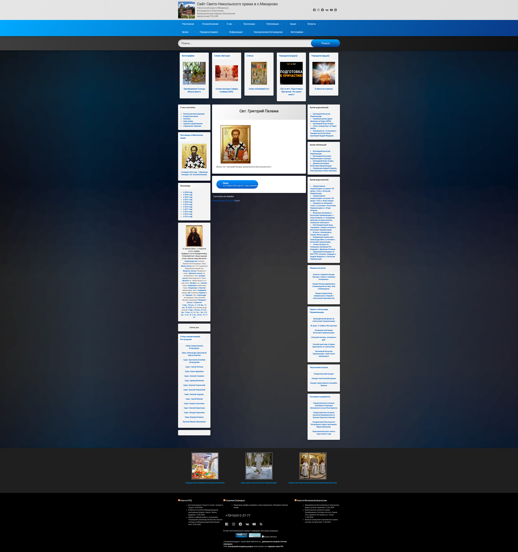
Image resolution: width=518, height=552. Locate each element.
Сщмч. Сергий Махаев (194, 399)
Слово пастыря (222, 55)
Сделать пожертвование (192, 124)
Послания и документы (320, 397)
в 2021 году (187, 199)
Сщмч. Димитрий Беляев (194, 381)
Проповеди (249, 24)
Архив (185, 32)
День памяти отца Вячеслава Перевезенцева (259, 483)
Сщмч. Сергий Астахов (194, 367)
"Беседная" (202, 300)
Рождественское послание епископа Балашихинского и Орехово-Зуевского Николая (324, 415)
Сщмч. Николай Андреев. (194, 394)
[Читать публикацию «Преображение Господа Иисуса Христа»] (194, 73)
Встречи (312, 24)
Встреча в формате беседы (323, 277)
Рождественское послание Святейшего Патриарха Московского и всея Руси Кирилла (323, 405)
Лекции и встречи (318, 268)
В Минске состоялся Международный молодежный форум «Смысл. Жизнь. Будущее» (203, 512)
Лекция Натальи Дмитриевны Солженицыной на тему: (323, 286)
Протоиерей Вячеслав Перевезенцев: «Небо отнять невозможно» (324, 353)
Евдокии (202, 293)
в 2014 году (187, 216)
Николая (202, 288)
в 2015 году (187, 214)
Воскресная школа (190, 116)
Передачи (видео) (209, 32)
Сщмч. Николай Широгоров (194, 408)
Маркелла (192, 273)
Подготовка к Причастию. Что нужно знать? (291, 92)
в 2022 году (187, 197)
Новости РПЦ (186, 500)
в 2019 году (187, 204)
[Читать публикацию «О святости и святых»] (324, 73)
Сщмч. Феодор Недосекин (194, 413)
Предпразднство (190, 261)
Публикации (272, 24)
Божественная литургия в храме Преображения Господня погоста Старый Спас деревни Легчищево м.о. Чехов (321, 512)
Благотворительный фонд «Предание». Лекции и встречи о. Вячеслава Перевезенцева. (323, 227)
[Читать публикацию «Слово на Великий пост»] (259, 73)
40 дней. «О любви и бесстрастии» (323, 326)
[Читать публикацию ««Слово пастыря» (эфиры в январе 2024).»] (226, 73)
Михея (183, 266)
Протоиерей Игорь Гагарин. (323, 161)
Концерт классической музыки (324, 378)
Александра (201, 295)
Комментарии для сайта (226, 201)
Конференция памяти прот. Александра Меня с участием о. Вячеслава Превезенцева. (322, 239)
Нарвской (198, 302)
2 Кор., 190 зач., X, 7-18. (191, 305)
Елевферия (202, 290)
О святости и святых (324, 89)
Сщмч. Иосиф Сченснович (194, 403)
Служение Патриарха (235, 500)
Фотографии (297, 32)
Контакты (186, 119)
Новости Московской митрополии (312, 500)
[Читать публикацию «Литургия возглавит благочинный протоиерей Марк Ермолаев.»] (313, 465)
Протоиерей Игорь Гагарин (323, 124)
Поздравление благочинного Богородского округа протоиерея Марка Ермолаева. (324, 424)
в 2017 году (187, 209)
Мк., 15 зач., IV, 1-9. (188, 312)
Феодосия (186, 271)
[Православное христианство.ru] (255, 537)
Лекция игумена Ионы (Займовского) (324, 295)
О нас (229, 24)
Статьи (250, 55)
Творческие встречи (319, 367)
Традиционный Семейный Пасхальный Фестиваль (205, 483)
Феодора (188, 295)
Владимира (192, 285)
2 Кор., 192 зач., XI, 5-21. (197, 310)
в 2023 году (187, 195)
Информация (235, 32)
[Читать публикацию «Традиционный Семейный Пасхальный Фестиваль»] (205, 465)
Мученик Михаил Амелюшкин (194, 422)
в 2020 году (187, 202)
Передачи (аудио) (320, 55)
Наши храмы (188, 121)
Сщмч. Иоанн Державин (194, 371)
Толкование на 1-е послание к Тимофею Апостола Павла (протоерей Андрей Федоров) (323, 133)
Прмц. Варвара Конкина (194, 417)
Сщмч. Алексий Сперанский (194, 385)
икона (189, 266)
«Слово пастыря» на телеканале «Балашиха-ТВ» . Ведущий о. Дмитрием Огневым (322, 247)
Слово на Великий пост (259, 89)
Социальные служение (192, 126)
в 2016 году (187, 212)
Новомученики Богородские (268, 32)
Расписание (188, 24)
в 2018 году (187, 207)
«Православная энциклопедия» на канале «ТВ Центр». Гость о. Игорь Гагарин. (322, 198)
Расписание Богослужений (193, 114)
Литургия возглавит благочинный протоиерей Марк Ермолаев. (313, 483)
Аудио (293, 24)
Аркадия (201, 276)
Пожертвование (210, 24)
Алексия (203, 283)
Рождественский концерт (324, 374)
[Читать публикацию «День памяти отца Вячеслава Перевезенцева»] (259, 465)
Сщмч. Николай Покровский (194, 390)
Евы (189, 293)
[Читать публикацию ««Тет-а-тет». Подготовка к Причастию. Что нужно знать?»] (291, 73)
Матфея (193, 283)
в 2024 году (187, 192)
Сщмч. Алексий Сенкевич (194, 376)
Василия (185, 281)
